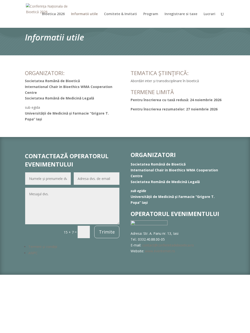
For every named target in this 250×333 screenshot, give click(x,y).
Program (150, 14)
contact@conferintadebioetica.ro (168, 245)
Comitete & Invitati (120, 14)
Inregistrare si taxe (181, 14)
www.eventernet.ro (160, 251)
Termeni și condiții (42, 246)
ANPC (33, 253)
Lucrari (209, 14)
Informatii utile (84, 14)
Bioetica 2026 (53, 14)
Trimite (107, 232)
